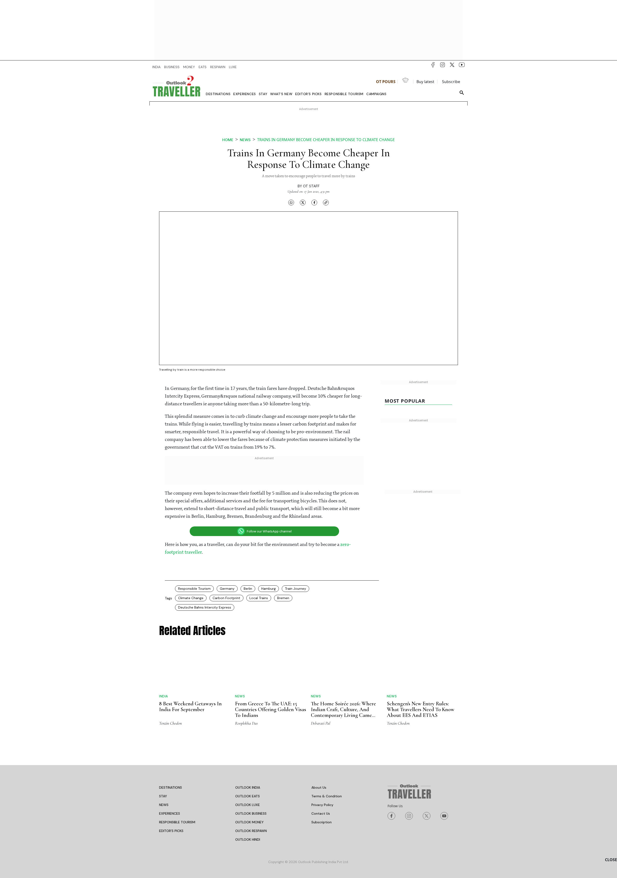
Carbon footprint (226, 598)
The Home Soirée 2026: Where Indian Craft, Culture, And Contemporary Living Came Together (343, 712)
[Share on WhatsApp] (291, 202)
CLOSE (611, 859)
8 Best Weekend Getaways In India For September (190, 707)
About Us (318, 787)
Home (227, 140)
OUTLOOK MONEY (249, 822)
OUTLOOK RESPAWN (251, 831)
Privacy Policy (322, 805)
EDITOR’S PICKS (171, 831)
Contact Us (320, 813)
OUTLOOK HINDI (247, 839)
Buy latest (425, 81)
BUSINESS (172, 67)
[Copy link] (326, 202)
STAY (163, 796)
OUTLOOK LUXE (247, 805)
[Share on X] (302, 202)
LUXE (233, 67)
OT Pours (386, 81)
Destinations (218, 94)
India (163, 696)
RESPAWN (217, 67)
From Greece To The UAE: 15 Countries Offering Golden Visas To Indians (270, 709)
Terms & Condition (326, 796)
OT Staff (311, 186)
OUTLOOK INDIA (247, 787)
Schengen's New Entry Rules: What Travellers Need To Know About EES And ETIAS (420, 709)
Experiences (244, 94)
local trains (258, 598)
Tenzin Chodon (170, 723)
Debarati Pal (320, 723)
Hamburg (268, 588)
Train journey (295, 588)
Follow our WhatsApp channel (269, 531)
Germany (227, 588)
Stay (263, 94)
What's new (281, 94)
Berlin (248, 588)
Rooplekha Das (246, 723)
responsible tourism (194, 588)
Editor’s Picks (308, 94)
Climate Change (190, 598)
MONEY (189, 67)
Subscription (321, 822)
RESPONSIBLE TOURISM (177, 822)
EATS (203, 67)
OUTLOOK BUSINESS (251, 813)
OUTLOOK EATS (247, 796)
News (245, 140)
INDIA (156, 67)
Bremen (283, 598)
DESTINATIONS (170, 787)
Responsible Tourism (344, 94)
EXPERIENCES (169, 813)
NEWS (163, 805)
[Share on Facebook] (314, 202)
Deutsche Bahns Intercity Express (204, 607)
